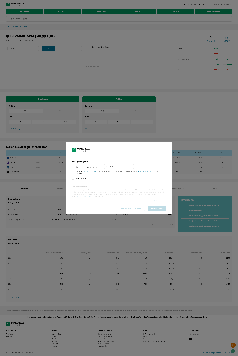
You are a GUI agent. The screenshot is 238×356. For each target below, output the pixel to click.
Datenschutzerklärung (144, 171)
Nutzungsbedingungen (90, 171)
